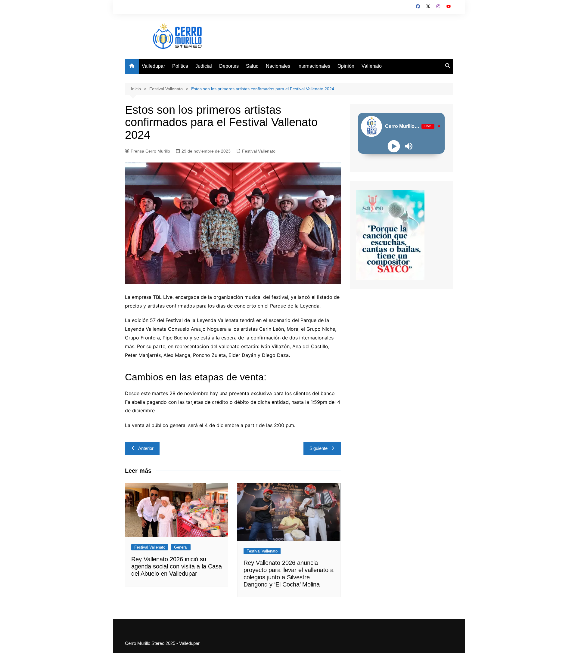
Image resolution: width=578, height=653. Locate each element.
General (181, 547)
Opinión (345, 66)
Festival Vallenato (258, 151)
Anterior (146, 448)
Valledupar (153, 66)
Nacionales (278, 66)
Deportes (229, 66)
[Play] (394, 146)
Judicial (203, 66)
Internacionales (313, 66)
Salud (252, 66)
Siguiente (318, 448)
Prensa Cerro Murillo (150, 151)
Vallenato (372, 66)
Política (180, 66)
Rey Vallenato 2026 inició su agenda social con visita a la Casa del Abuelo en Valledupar (176, 566)
